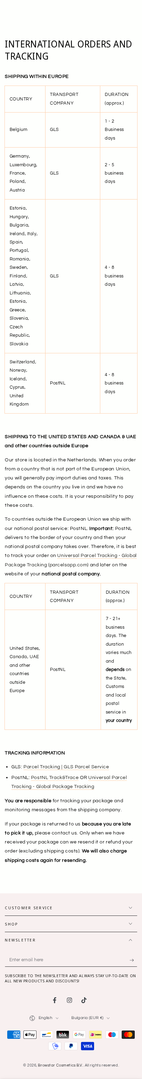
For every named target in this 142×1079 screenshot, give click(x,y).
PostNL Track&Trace (55, 777)
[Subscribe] (133, 960)
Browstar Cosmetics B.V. (60, 1065)
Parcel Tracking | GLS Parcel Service (66, 766)
